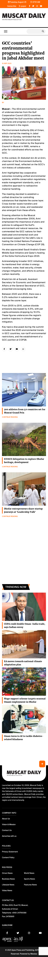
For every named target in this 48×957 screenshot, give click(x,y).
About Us (6, 818)
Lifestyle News (8, 884)
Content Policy (8, 857)
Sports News (29, 879)
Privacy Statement (10, 851)
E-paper (22, 6)
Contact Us (7, 830)
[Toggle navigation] (5, 31)
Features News (30, 884)
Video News (7, 890)
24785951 (10, 916)
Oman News (7, 873)
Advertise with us (9, 836)
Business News (8, 879)
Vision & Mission (9, 824)
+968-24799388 (19, 912)
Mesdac (33, 954)
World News (29, 873)
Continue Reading (10, 417)
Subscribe (11, 6)
